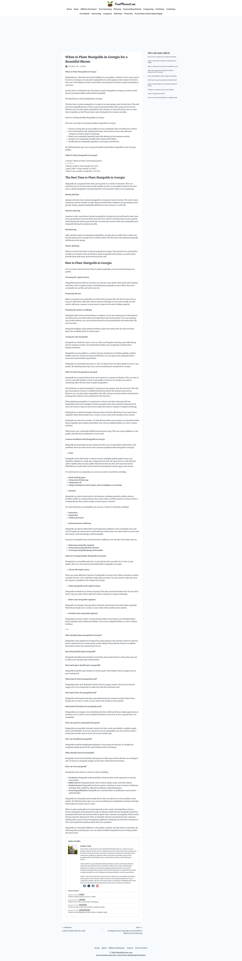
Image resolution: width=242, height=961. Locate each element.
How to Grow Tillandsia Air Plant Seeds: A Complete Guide (88, 912)
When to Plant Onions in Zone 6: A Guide (82, 897)
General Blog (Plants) (132, 9)
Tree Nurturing (105, 9)
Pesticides (128, 14)
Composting (148, 9)
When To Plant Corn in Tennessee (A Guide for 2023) (163, 66)
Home (69, 9)
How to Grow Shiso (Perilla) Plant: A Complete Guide (162, 97)
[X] (88, 886)
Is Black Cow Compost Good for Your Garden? (161, 89)
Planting (117, 9)
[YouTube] (97, 886)
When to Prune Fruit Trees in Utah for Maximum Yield (86, 907)
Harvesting (96, 14)
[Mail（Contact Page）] (84, 886)
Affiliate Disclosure (88, 9)
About (76, 9)
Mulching (118, 14)
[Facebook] (93, 886)
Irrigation (107, 14)
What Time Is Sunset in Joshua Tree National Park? (162, 80)
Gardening (170, 9)
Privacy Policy (141, 948)
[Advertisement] (121, 30)
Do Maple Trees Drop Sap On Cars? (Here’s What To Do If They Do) (125, 930)
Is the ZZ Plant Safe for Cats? (73, 929)
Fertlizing (160, 9)
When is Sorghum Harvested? (156, 93)
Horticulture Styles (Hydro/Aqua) (148, 14)
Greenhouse (85, 14)
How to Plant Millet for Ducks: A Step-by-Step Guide (162, 76)
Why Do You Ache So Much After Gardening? (84, 902)
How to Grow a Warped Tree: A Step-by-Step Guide (162, 57)
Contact (130, 948)
